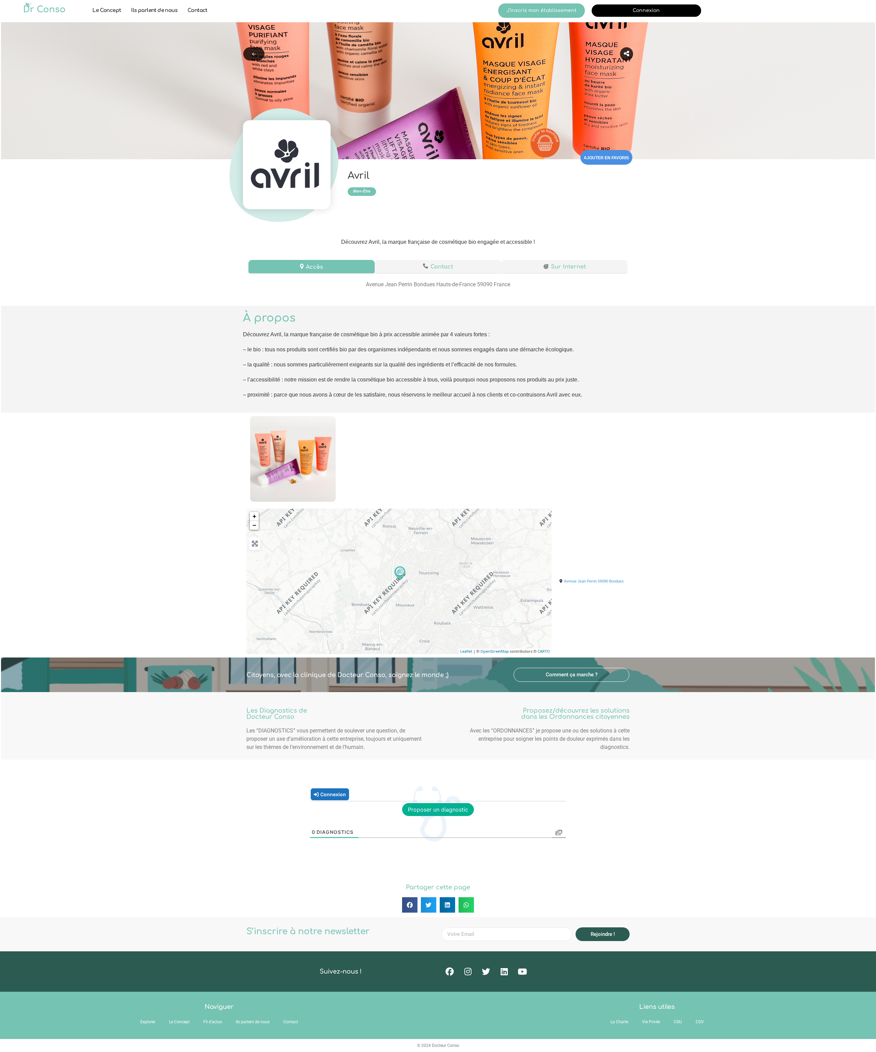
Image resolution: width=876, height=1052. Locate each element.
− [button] (254, 525)
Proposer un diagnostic (438, 809)
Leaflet (466, 651)
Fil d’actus (212, 1021)
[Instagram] (468, 971)
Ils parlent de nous (154, 10)
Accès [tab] (314, 267)
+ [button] (254, 516)
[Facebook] (449, 971)
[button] (571, 675)
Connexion (646, 10)
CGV (700, 1021)
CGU (678, 1021)
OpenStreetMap (494, 651)
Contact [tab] (441, 267)
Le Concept (106, 10)
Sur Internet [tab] (568, 267)
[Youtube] (522, 971)
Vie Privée (651, 1021)
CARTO (544, 651)
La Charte (619, 1021)
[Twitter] (486, 971)
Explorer (147, 1021)
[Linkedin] (504, 971)
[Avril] (399, 572)
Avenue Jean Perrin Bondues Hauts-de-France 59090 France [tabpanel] (438, 284)
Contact (197, 10)
